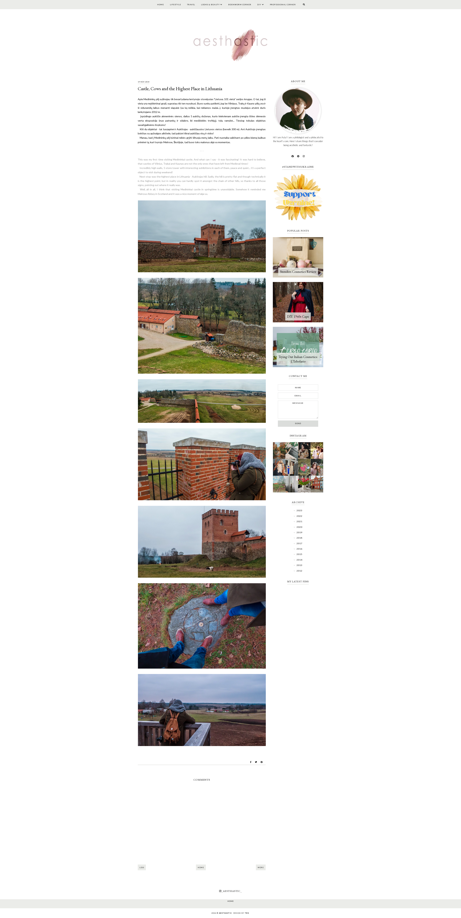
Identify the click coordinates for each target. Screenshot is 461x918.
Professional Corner (283, 4)
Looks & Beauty (210, 4)
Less (142, 867)
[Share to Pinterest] (262, 762)
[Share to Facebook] (250, 762)
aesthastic (225, 913)
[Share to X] (256, 762)
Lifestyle (175, 4)
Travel (191, 4)
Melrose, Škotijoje (173, 142)
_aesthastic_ (231, 891)
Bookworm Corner (239, 4)
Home (160, 4)
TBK (247, 913)
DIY (259, 4)
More (261, 867)
